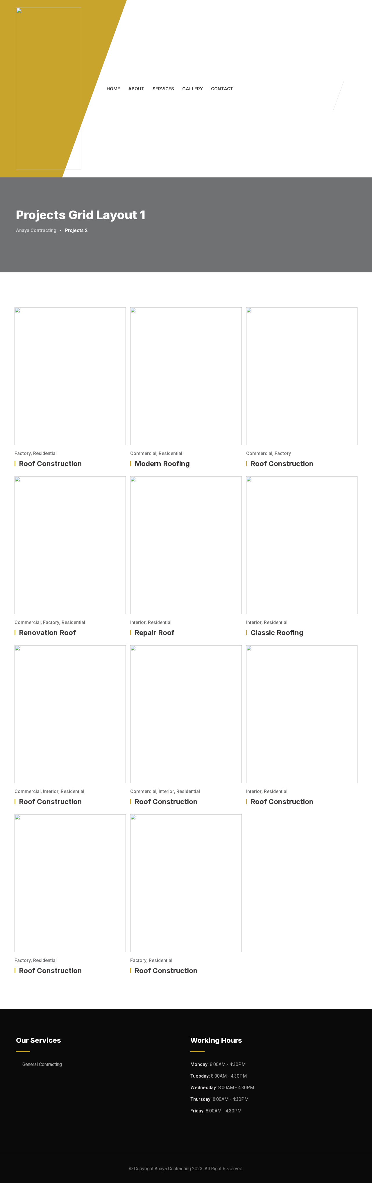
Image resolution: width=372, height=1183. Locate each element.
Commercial (143, 453)
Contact (222, 88)
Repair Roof (154, 632)
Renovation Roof (47, 632)
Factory (23, 453)
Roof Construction (50, 463)
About (136, 88)
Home (113, 88)
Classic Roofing (277, 632)
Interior (138, 622)
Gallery (192, 88)
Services (163, 88)
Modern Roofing (162, 463)
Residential (45, 453)
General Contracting (42, 1064)
